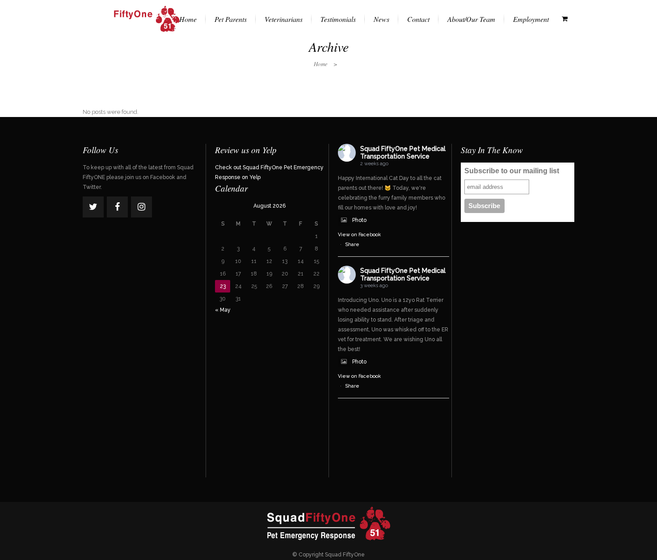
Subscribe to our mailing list (511, 171)
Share (352, 244)
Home (321, 64)
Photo (359, 220)
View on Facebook (359, 235)
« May (223, 310)
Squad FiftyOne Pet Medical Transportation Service (403, 152)
